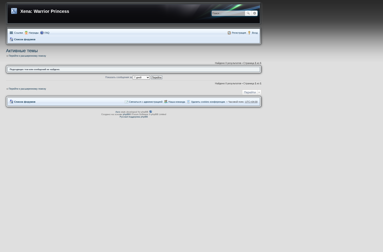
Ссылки (18, 32)
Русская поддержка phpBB (134, 116)
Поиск (248, 13)
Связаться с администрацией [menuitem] (145, 101)
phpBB (126, 114)
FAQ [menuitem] (47, 32)
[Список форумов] (14, 10)
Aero (117, 112)
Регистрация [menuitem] (239, 32)
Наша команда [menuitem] (176, 101)
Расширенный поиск (255, 13)
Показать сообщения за (119, 77)
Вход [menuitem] (255, 32)
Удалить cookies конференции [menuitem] (208, 101)
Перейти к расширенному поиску (27, 55)
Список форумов (24, 39)
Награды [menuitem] (34, 32)
